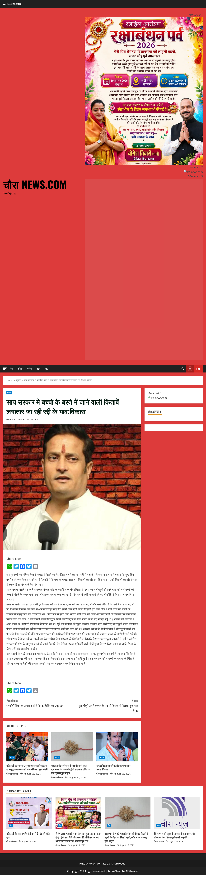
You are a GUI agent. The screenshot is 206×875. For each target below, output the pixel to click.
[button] (5, 368)
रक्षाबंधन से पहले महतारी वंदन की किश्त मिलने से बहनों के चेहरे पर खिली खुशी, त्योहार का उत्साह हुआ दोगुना (127, 837)
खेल (46, 368)
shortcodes (118, 863)
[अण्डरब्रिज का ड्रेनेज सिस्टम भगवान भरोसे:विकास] (117, 746)
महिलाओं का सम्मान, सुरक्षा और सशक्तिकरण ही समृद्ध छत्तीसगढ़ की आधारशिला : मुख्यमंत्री (27, 767)
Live (198, 368)
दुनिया (20, 368)
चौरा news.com (35, 184)
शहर (38, 368)
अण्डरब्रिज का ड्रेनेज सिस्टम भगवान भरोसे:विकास (113, 767)
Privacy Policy (87, 863)
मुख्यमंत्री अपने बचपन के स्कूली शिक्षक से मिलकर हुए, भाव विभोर (108, 706)
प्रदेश (29, 368)
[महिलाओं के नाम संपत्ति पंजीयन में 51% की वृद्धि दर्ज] (29, 813)
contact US (103, 863)
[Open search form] (183, 368)
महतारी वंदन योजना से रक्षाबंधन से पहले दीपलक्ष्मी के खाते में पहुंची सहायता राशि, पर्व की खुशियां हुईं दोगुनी (70, 769)
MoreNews (115, 871)
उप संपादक (10, 419)
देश (11, 368)
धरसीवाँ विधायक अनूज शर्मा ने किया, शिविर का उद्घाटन (34, 703)
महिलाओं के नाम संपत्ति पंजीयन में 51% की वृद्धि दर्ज (28, 835)
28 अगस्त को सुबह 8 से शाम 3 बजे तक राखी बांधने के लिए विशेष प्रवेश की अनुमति (174, 835)
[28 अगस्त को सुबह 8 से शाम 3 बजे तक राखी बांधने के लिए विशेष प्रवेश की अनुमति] (177, 813)
